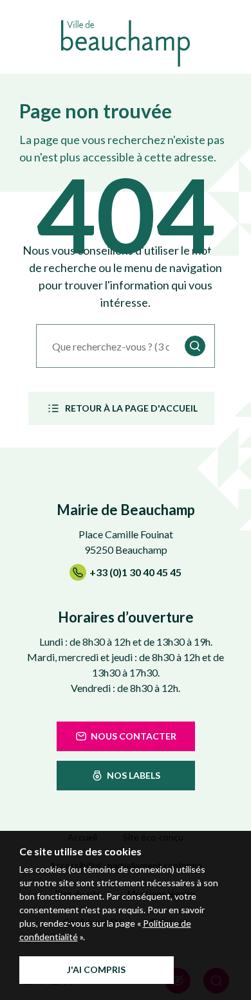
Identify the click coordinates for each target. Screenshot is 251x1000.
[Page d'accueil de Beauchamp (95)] (125, 43)
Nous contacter (133, 736)
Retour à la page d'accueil (131, 408)
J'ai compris (96, 969)
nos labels (133, 775)
